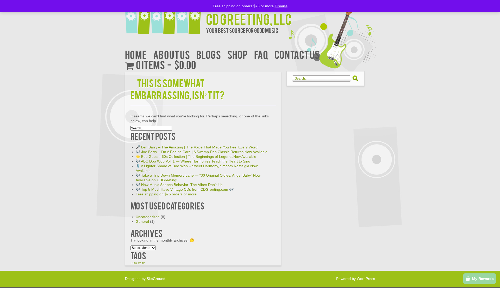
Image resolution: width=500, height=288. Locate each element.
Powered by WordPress (355, 279)
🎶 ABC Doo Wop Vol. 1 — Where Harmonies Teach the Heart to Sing (193, 161)
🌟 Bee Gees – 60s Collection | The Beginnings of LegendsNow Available (196, 156)
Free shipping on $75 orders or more (166, 194)
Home (136, 54)
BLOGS (208, 54)
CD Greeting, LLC (249, 18)
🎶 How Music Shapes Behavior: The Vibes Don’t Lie (179, 185)
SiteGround (156, 279)
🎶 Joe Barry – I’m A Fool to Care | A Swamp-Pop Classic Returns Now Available (201, 152)
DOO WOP (137, 263)
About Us (171, 54)
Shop (237, 54)
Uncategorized (148, 217)
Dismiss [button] (281, 6)
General (142, 221)
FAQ (261, 54)
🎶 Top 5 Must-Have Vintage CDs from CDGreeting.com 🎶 (185, 189)
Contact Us (297, 54)
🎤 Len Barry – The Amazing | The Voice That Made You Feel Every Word (197, 147)
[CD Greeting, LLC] (165, 17)
